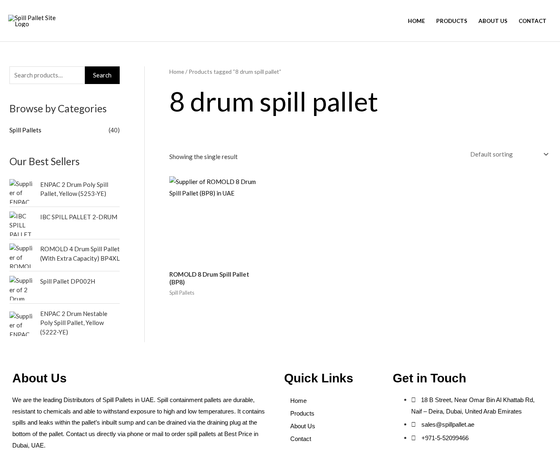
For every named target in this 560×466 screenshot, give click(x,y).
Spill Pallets (25, 130)
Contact (532, 21)
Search (102, 75)
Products (451, 21)
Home (416, 21)
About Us (493, 21)
